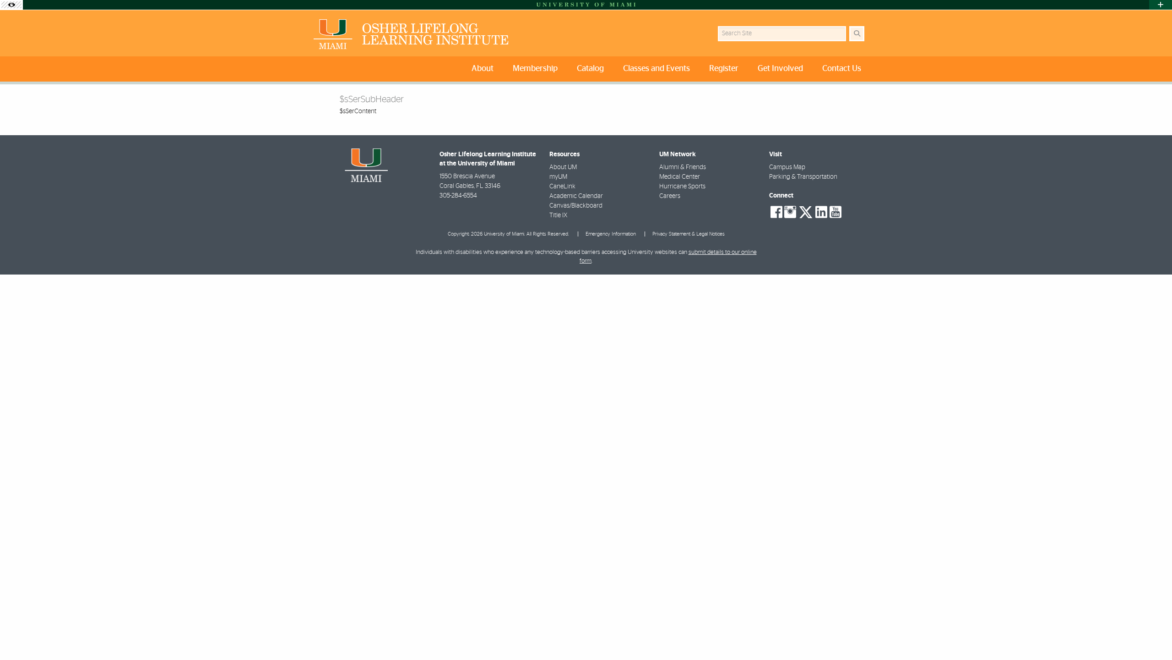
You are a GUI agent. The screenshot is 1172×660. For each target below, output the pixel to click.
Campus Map (787, 167)
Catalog (590, 69)
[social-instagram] (790, 212)
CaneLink (562, 186)
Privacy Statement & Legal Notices (688, 233)
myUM (558, 177)
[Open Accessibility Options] (11, 5)
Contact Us (841, 69)
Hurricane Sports (682, 186)
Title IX (558, 215)
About (483, 69)
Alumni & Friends (682, 167)
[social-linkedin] (821, 212)
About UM (563, 167)
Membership (535, 69)
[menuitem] (485, 69)
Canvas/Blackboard (575, 206)
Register (723, 69)
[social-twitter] (805, 211)
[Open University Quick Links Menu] (1160, 5)
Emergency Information (611, 233)
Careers (669, 196)
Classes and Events (656, 69)
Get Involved (780, 69)
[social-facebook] (776, 212)
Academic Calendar (576, 196)
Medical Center (679, 177)
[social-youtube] (835, 212)
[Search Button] (856, 33)
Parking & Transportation (803, 177)
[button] (1152, 634)
